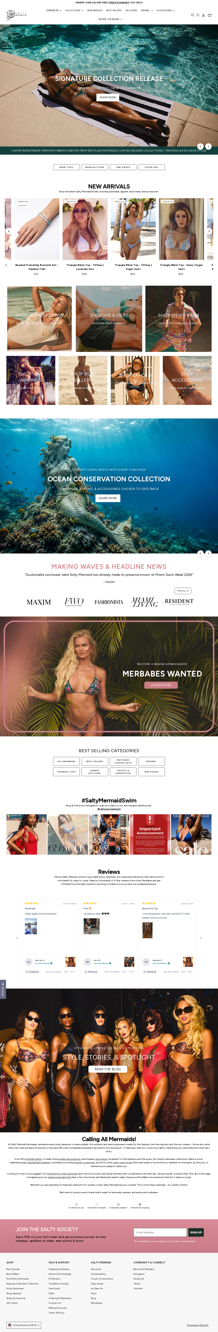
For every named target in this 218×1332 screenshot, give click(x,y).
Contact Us (55, 1303)
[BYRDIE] (179, 602)
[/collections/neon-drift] (109, 486)
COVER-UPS (151, 167)
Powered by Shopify (197, 1325)
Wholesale (96, 1303)
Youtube (138, 1288)
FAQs (51, 1293)
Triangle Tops (66, 772)
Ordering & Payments (60, 1298)
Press (94, 1293)
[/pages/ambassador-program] (109, 676)
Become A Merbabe (143, 1269)
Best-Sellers (94, 761)
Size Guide (54, 1288)
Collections (73, 10)
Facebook (138, 1278)
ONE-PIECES (123, 167)
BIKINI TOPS (66, 167)
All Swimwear (66, 761)
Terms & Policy (56, 1312)
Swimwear (52, 10)
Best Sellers (114, 10)
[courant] (38, 602)
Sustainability (98, 1274)
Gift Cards (12, 1303)
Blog (93, 1298)
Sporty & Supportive (123, 771)
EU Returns (54, 1278)
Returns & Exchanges (60, 1274)
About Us (96, 1269)
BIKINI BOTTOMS (94, 167)
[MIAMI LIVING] (144, 602)
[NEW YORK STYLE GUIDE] (109, 602)
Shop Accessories (16, 1298)
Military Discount (58, 1308)
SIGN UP (196, 1232)
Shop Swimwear (15, 1288)
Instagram (139, 1274)
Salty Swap (97, 1283)
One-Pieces (151, 772)
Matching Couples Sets (123, 761)
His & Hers (131, 10)
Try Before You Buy (59, 1283)
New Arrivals (95, 10)
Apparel (145, 10)
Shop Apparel (13, 1293)
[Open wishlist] (198, 15)
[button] (31, 926)
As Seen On (97, 1288)
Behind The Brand (109, 19)
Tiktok (136, 1283)
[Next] (208, 146)
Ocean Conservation (102, 1278)
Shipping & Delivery (59, 1269)
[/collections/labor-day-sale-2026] (109, 85)
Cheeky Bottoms (95, 771)
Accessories (165, 10)
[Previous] (200, 146)
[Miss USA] (74, 602)
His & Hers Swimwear (17, 1278)
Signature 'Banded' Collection (22, 1283)
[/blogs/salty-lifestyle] (109, 1061)
